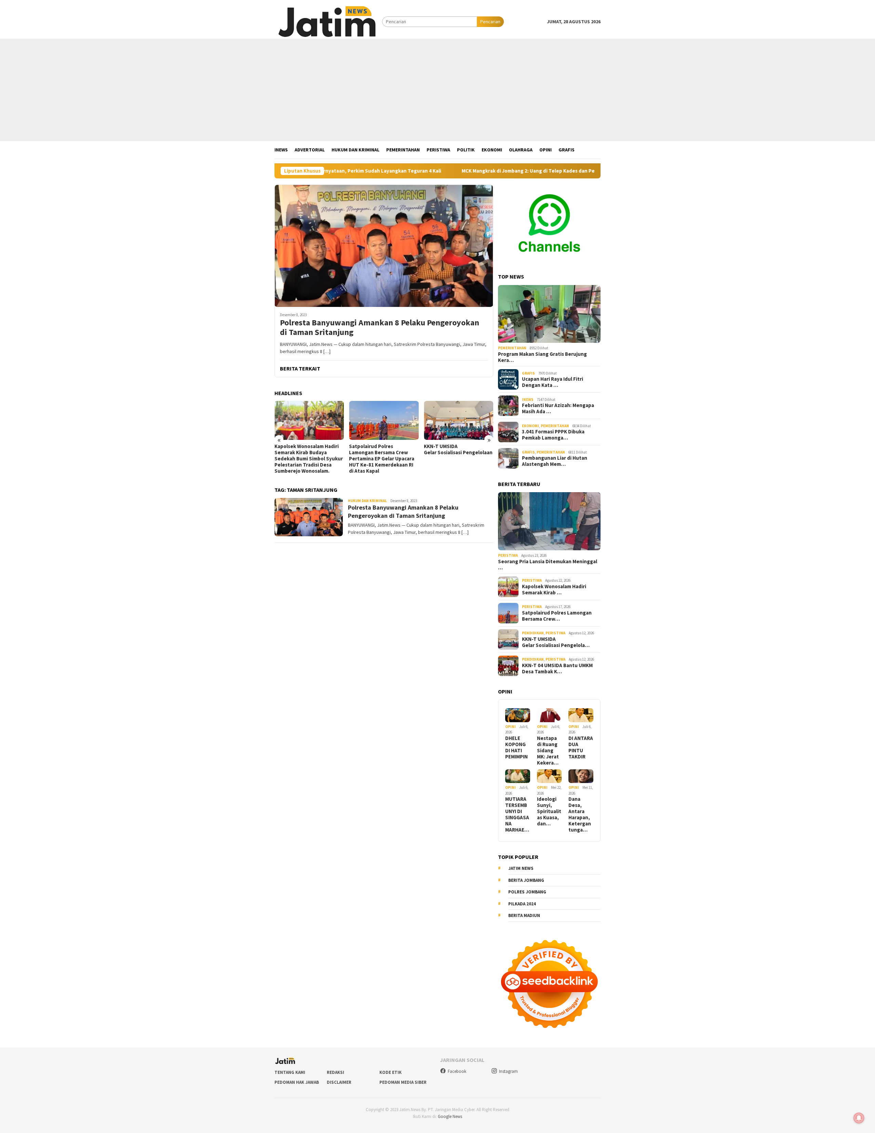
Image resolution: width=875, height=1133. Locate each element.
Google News (450, 1116)
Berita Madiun (524, 915)
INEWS (528, 399)
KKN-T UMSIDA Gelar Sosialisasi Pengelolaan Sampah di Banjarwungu (458, 449)
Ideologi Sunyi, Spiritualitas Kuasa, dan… (549, 811)
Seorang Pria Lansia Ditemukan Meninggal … (547, 564)
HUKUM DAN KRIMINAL (367, 500)
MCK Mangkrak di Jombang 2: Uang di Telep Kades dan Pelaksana (483, 171)
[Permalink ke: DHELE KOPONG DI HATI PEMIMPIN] (517, 715)
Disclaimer (339, 1082)
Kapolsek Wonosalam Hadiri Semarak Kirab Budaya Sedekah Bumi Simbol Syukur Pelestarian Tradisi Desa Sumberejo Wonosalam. (308, 458)
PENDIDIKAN (533, 633)
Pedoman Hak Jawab (296, 1082)
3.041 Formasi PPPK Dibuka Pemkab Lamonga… (553, 435)
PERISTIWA (508, 555)
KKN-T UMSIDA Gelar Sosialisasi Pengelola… (556, 642)
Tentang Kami (289, 1072)
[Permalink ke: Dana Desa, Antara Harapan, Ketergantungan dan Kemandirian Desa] (580, 776)
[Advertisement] (437, 90)
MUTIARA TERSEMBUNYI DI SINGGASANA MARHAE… (517, 814)
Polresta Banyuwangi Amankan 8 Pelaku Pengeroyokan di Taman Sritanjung (379, 328)
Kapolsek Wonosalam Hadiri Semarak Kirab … (554, 589)
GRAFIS (528, 373)
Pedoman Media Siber (403, 1082)
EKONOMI (530, 425)
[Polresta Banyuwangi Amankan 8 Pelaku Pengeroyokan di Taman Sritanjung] (383, 246)
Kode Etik (390, 1072)
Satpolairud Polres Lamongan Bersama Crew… (557, 616)
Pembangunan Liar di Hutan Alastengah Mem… (554, 461)
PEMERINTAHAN (512, 348)
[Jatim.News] (328, 21)
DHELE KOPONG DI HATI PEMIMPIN (516, 747)
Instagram (508, 1071)
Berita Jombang (526, 880)
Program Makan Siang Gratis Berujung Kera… (542, 357)
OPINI (510, 726)
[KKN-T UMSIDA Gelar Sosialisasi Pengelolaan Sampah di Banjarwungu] (458, 420)
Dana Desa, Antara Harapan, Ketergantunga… (579, 814)
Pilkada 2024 (522, 904)
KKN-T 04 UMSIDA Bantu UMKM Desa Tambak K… (557, 668)
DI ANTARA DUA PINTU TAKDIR (580, 747)
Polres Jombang (527, 892)
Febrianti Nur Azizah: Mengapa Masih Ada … (558, 408)
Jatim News (521, 868)
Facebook (457, 1071)
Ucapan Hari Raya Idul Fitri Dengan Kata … (552, 382)
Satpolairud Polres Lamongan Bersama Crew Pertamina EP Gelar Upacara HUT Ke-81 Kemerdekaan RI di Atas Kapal (381, 458)
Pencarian (490, 21)
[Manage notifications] (858, 1117)
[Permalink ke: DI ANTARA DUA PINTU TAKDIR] (580, 715)
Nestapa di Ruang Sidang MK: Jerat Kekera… (548, 750)
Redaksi (335, 1072)
